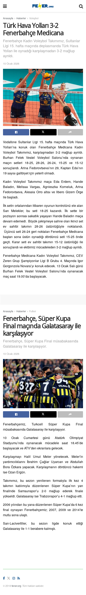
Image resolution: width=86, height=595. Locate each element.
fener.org (16, 585)
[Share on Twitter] (43, 132)
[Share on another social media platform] (70, 132)
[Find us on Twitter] (8, 578)
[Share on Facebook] (16, 132)
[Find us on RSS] (18, 578)
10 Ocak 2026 (11, 63)
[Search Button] (81, 6)
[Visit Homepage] (42, 6)
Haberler (21, 18)
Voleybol (34, 18)
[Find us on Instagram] (13, 578)
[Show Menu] (5, 6)
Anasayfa (8, 18)
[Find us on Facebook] (4, 578)
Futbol (32, 311)
